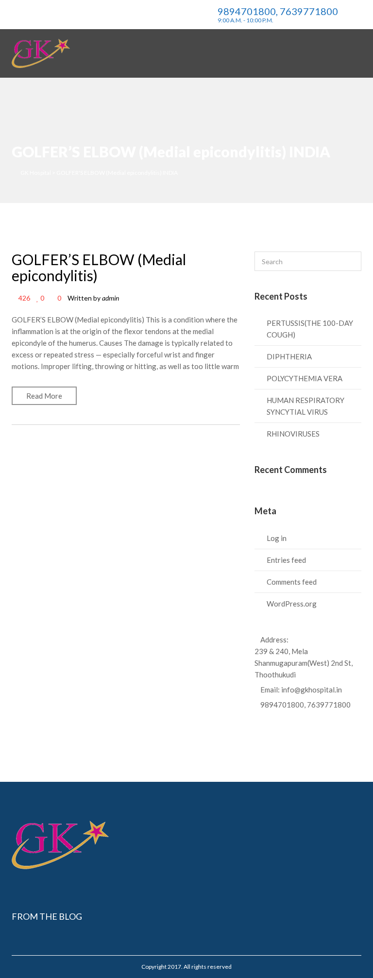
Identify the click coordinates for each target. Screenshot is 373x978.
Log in (277, 538)
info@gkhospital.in (311, 689)
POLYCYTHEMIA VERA (304, 378)
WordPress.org (292, 603)
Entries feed (286, 560)
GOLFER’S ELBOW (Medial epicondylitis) (99, 267)
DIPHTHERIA (289, 356)
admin (110, 298)
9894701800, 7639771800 (305, 704)
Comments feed (292, 581)
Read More (44, 395)
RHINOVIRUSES (293, 433)
